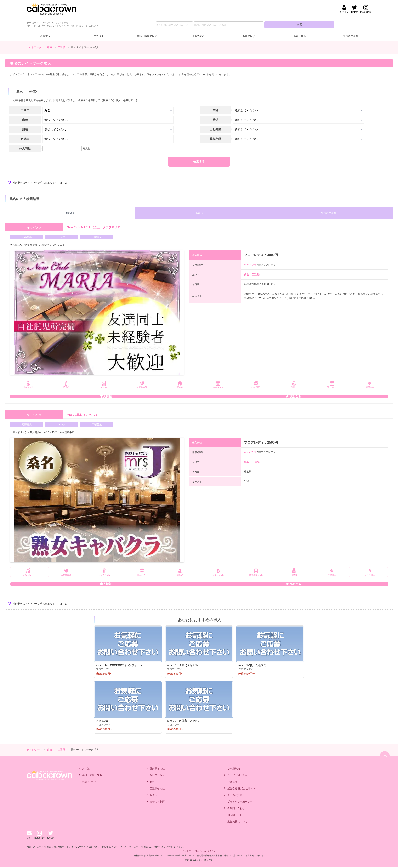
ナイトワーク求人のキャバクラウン (199, 851)
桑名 (246, 274)
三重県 (61, 47)
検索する (199, 161)
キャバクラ (250, 264)
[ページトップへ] (385, 756)
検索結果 (70, 213)
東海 (49, 47)
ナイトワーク (34, 47)
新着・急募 (300, 36)
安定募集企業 (350, 36)
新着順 (199, 213)
